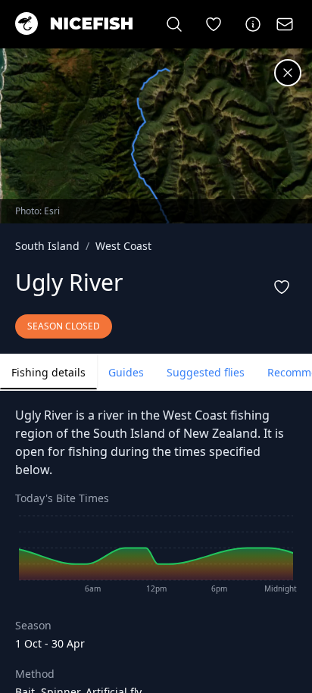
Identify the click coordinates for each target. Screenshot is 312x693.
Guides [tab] (126, 372)
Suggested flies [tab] (206, 372)
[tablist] (156, 372)
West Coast (123, 246)
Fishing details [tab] (48, 372)
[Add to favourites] (282, 287)
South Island (47, 246)
